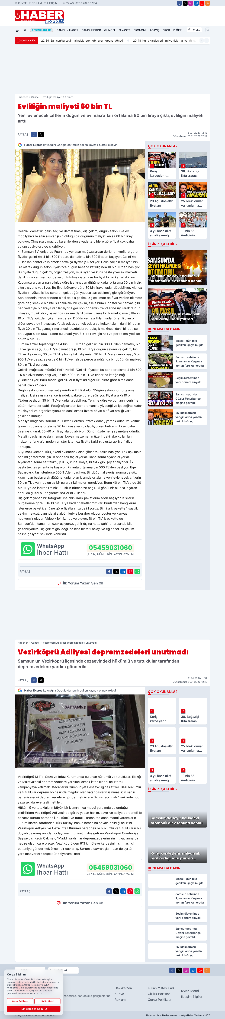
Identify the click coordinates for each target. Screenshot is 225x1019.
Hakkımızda (123, 988)
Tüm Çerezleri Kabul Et (33, 1008)
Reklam (37, 3)
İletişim (52, 3)
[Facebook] (179, 3)
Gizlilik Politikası (159, 994)
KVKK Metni (190, 991)
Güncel (110, 30)
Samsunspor (91, 30)
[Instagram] (190, 3)
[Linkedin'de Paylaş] (123, 571)
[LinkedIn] (196, 3)
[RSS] (207, 3)
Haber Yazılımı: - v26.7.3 (178, 1015)
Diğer (177, 30)
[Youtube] (202, 3)
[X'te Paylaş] (41, 134)
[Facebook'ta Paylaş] (34, 134)
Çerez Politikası (159, 999)
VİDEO (197, 29)
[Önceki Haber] (202, 40)
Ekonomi (140, 30)
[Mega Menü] (17, 30)
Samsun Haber (67, 30)
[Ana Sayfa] (24, 30)
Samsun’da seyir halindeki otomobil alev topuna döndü (82, 40)
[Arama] (207, 30)
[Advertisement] (112, 69)
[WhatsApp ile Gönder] (137, 571)
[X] (185, 3)
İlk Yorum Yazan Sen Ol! (83, 583)
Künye (22, 3)
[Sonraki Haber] (206, 40)
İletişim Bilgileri (192, 996)
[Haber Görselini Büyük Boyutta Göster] (80, 185)
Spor (166, 30)
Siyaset (124, 30)
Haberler (23, 96)
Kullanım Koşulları (161, 988)
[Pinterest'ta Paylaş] (130, 571)
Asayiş (154, 30)
